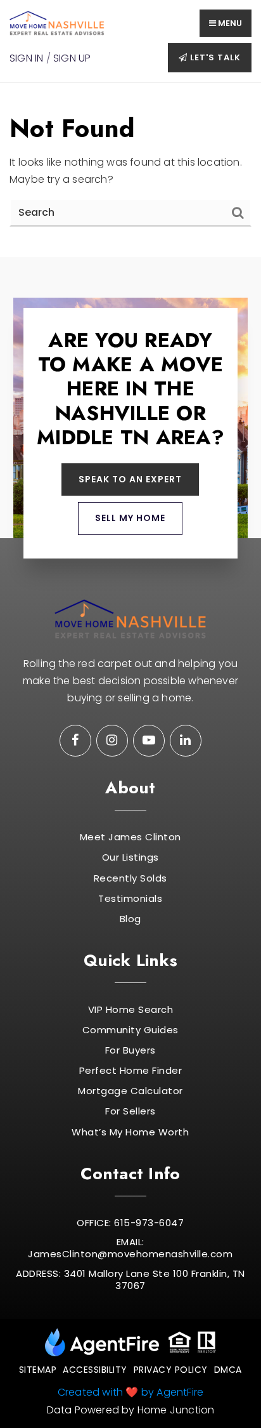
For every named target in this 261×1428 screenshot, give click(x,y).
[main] (130, 169)
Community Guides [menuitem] (130, 1030)
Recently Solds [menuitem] (130, 878)
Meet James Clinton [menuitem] (130, 837)
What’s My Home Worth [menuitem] (130, 1132)
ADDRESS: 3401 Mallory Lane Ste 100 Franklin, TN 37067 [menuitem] (130, 1279)
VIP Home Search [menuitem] (131, 1009)
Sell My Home (130, 518)
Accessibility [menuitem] (95, 1369)
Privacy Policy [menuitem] (171, 1369)
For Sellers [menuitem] (130, 1111)
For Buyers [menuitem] (130, 1050)
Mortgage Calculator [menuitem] (130, 1091)
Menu (229, 23)
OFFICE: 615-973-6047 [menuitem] (130, 1223)
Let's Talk (214, 57)
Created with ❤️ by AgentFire (130, 1392)
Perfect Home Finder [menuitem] (130, 1070)
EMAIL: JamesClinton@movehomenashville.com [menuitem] (130, 1248)
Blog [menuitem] (130, 919)
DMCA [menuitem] (228, 1369)
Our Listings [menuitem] (130, 857)
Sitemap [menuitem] (38, 1369)
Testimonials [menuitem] (130, 898)
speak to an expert (130, 479)
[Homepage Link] (57, 22)
